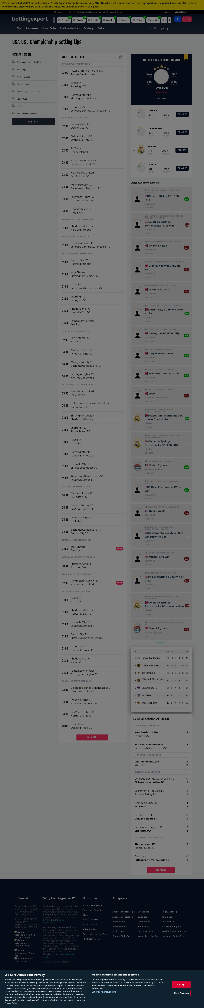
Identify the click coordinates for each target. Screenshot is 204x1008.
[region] (102, 989)
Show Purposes (181, 993)
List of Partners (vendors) (104, 991)
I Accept (181, 984)
